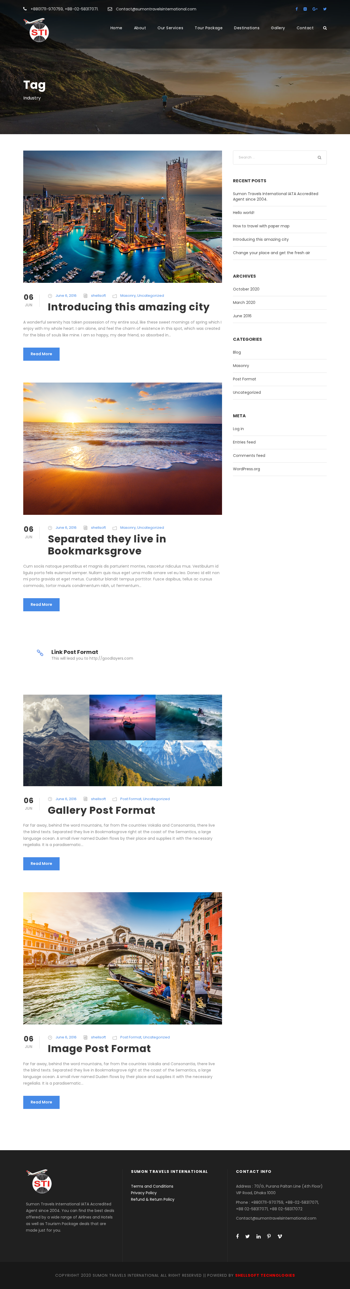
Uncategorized (150, 295)
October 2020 (246, 289)
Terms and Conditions (152, 1186)
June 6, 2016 (66, 295)
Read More (41, 354)
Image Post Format (99, 1048)
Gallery (278, 28)
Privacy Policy (144, 1193)
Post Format (130, 798)
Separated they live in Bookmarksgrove (107, 545)
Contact (305, 28)
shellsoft (98, 295)
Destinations (246, 28)
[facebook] (297, 9)
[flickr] (305, 9)
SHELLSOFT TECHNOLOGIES (265, 1275)
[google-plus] (315, 9)
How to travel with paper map (261, 226)
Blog (237, 352)
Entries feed (244, 442)
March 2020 (244, 302)
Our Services (170, 28)
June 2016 (242, 316)
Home (116, 28)
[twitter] (325, 9)
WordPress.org (246, 469)
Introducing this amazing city (129, 307)
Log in (238, 428)
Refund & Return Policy (152, 1199)
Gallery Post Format (101, 810)
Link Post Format (74, 652)
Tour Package (209, 28)
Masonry (128, 295)
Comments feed (249, 455)
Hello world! (243, 212)
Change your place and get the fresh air (271, 253)
